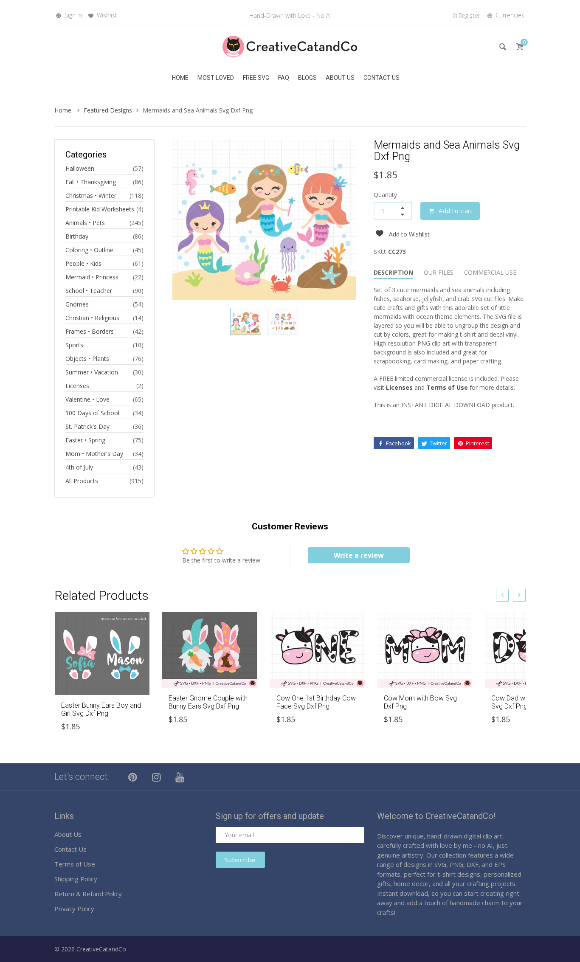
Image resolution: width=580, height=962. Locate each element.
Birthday (76, 236)
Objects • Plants (87, 358)
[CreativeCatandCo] (290, 46)
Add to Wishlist (409, 234)
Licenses (77, 386)
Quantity (385, 195)
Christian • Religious (92, 318)
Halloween (79, 168)
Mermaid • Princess (91, 277)
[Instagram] (156, 777)
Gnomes (77, 304)
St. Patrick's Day (87, 426)
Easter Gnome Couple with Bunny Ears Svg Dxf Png (208, 702)
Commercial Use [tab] (490, 272)
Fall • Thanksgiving (90, 182)
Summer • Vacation (91, 372)
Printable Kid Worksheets (99, 209)
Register (469, 15)
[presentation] (502, 595)
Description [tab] (393, 272)
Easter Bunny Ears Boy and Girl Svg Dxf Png (101, 709)
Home (63, 110)
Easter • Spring (85, 440)
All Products (81, 481)
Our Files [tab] (438, 272)
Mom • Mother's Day (94, 454)
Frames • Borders (89, 331)
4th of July (79, 467)
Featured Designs (108, 110)
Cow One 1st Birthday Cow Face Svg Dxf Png (316, 702)
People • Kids (83, 263)
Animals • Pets (85, 223)
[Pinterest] (132, 777)
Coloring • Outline (89, 250)
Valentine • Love (87, 399)
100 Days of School (92, 413)
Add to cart (456, 211)
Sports (74, 345)
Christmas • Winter (90, 195)
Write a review (359, 555)
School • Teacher (88, 291)
